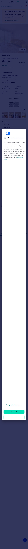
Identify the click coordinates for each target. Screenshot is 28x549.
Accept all (14, 412)
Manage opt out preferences (14, 405)
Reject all (14, 417)
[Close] (24, 130)
